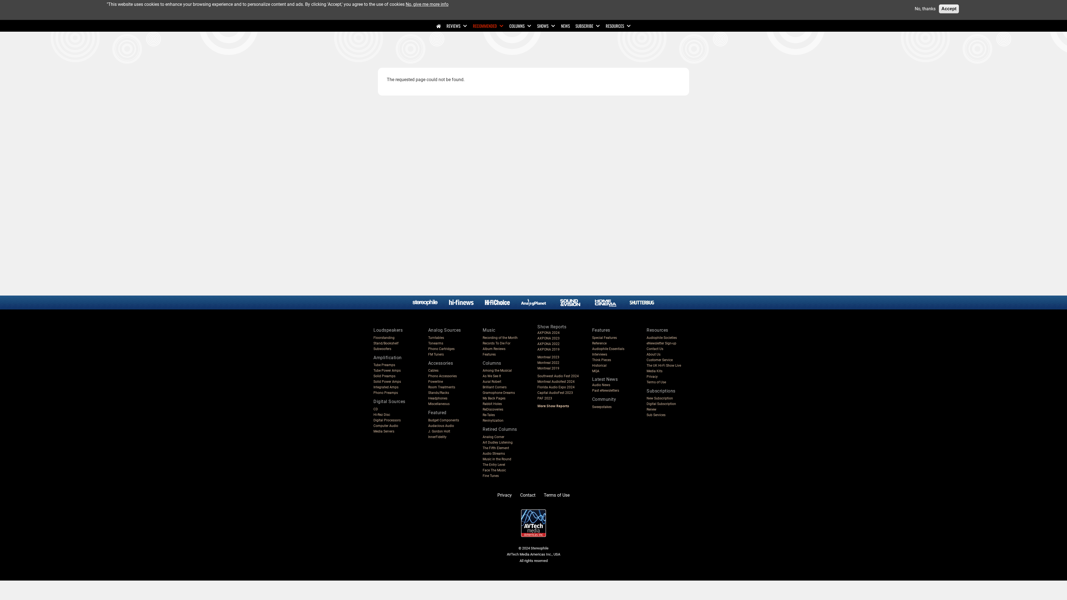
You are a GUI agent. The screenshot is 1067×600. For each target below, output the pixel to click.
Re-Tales (489, 415)
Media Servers (383, 431)
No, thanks (925, 8)
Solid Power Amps (387, 382)
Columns (517, 26)
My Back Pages (494, 398)
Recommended (485, 26)
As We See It (492, 376)
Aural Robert (492, 382)
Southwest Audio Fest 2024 (558, 376)
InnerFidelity (437, 437)
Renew (651, 409)
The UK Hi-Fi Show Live (664, 366)
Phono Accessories (442, 376)
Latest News (605, 379)
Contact (527, 495)
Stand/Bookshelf (385, 343)
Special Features (604, 338)
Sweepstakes (602, 407)
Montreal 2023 (548, 357)
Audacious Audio (441, 426)
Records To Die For (496, 343)
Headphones (437, 398)
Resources (615, 26)
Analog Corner (493, 437)
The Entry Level (494, 465)
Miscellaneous (439, 404)
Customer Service (660, 360)
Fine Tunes (491, 476)
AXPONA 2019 (548, 349)
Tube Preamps (384, 365)
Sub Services (656, 415)
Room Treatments (441, 387)
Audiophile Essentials (608, 349)
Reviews (453, 26)
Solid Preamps (384, 376)
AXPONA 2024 (548, 333)
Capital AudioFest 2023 (555, 393)
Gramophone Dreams (499, 393)
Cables (433, 370)
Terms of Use (656, 382)
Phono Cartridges (441, 349)
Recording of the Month (500, 338)
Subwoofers (382, 349)
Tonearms (435, 343)
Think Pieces (601, 360)
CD (375, 409)
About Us (653, 354)
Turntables (436, 338)
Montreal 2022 (548, 363)
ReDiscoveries (493, 409)
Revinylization (493, 420)
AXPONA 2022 (548, 344)
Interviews (599, 354)
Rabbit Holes (492, 404)
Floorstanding (384, 338)
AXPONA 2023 (548, 338)
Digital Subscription (661, 404)
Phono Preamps (385, 393)
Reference (599, 343)
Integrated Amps (385, 387)
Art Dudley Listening (498, 442)
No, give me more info (427, 4)
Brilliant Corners (495, 387)
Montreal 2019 (548, 368)
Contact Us (655, 349)
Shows (543, 26)
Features (489, 354)
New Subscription (660, 398)
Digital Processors (387, 420)
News (565, 26)
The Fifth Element (496, 448)
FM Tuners (436, 354)
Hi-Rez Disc (381, 415)
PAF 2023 (544, 398)
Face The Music (494, 470)
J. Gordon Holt (439, 431)
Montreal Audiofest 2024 (556, 382)
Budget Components (443, 420)
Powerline (435, 382)
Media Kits (654, 371)
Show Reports (551, 326)
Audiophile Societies (662, 338)
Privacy (652, 377)
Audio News (601, 385)
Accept (948, 8)
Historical (599, 366)
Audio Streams (494, 454)
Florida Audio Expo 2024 (556, 387)
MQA (595, 371)
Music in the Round (497, 459)
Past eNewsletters (605, 390)
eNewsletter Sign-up (661, 343)
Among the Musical (497, 370)
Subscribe (584, 26)
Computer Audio (385, 426)
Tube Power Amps (387, 370)
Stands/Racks (438, 393)
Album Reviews (494, 349)
